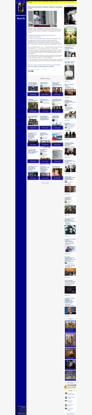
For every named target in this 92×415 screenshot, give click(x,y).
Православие (69, 107)
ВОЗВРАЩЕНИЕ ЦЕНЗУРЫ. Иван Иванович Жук (55, 117)
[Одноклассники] (30, 71)
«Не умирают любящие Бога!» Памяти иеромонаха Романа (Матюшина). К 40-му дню (70, 220)
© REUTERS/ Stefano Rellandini (34, 36)
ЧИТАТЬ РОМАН (70, 6)
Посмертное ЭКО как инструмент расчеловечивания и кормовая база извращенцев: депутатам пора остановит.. (32, 135)
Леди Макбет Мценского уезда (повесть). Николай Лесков (44, 134)
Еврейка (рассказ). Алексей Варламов (56, 167)
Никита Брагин (70, 400)
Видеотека (67, 88)
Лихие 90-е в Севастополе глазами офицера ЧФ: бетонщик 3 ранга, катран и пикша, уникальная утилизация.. (44, 169)
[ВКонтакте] (28, 71)
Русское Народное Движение (69, 109)
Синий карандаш (56, 149)
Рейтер (29, 32)
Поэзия (72, 64)
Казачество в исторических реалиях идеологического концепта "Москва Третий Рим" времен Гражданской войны (70, 259)
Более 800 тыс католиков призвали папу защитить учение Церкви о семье (44, 38)
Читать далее (33, 94)
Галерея (70, 319)
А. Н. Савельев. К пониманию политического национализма (68, 198)
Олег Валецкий (70, 393)
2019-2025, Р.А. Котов (23, 410)
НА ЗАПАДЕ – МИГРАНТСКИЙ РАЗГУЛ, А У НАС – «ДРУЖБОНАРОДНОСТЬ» (70, 125)
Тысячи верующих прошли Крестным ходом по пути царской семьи (70, 281)
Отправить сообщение (22, 406)
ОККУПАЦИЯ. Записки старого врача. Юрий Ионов (33, 117)
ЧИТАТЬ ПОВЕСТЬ (70, 26)
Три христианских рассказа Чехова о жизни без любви (70, 161)
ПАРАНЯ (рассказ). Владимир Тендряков (69, 48)
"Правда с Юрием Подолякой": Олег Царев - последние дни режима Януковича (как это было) (33, 151)
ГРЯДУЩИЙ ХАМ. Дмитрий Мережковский (44, 150)
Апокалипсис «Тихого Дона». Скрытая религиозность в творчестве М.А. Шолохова (32, 168)
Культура (68, 64)
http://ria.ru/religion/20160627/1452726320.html (44, 66)
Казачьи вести (68, 267)
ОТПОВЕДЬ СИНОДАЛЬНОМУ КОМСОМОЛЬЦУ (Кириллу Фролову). (70, 101)
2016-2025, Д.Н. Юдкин (22, 408)
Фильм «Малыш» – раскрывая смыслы (44, 83)
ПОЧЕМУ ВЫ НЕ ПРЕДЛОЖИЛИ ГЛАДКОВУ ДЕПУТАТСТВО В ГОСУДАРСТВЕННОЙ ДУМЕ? (70, 178)
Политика (68, 86)
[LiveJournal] (32, 71)
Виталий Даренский (71, 404)
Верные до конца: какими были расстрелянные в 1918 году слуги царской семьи (57, 84)
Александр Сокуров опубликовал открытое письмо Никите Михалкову (70, 144)
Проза (67, 49)
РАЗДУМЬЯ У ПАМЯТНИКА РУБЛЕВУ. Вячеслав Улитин (33, 100)
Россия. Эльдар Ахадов (57, 132)
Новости (68, 146)
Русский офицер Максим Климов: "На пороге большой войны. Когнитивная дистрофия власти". (44, 118)
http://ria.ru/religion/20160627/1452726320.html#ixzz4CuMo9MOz (47, 64)
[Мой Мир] (31, 71)
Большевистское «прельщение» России (45, 100)
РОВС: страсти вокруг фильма (69, 85)
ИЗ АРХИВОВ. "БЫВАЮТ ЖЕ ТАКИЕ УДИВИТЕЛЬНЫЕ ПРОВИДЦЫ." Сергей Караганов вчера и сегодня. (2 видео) (70, 300)
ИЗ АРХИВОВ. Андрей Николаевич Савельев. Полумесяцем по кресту (57, 101)
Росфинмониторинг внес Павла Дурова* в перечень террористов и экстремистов (33, 84)
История (72, 88)
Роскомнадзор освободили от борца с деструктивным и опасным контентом (70, 240)
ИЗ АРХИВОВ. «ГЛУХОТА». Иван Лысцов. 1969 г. (70, 62)
